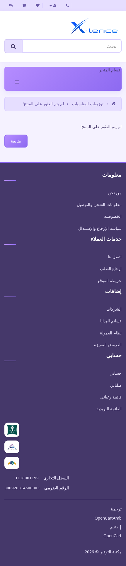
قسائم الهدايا (111, 321)
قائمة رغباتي (111, 397)
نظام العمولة (111, 333)
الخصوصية (113, 216)
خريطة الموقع (110, 280)
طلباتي (116, 385)
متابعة (16, 141)
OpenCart (112, 535)
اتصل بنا (115, 256)
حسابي (116, 373)
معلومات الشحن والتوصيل (99, 204)
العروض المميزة (108, 344)
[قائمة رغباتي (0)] (38, 5)
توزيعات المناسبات (87, 103)
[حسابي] (53, 5)
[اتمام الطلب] (11, 5)
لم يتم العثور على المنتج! (43, 103)
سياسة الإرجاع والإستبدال (100, 228)
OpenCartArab (108, 518)
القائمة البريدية (109, 408)
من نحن (115, 192)
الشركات (114, 309)
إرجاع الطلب (111, 268)
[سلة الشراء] (24, 5)
